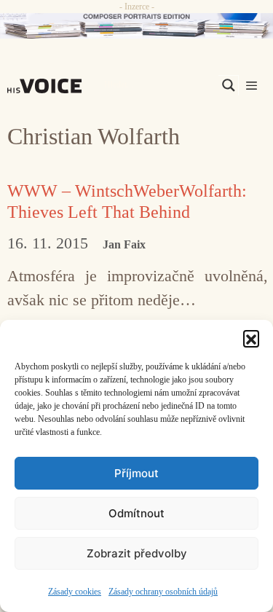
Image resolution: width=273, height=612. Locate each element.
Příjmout (136, 473)
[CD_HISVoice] (136, 26)
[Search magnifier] (228, 85)
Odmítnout (136, 513)
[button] (251, 338)
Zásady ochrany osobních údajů (163, 591)
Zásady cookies (74, 591)
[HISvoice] (48, 86)
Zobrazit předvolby (137, 553)
